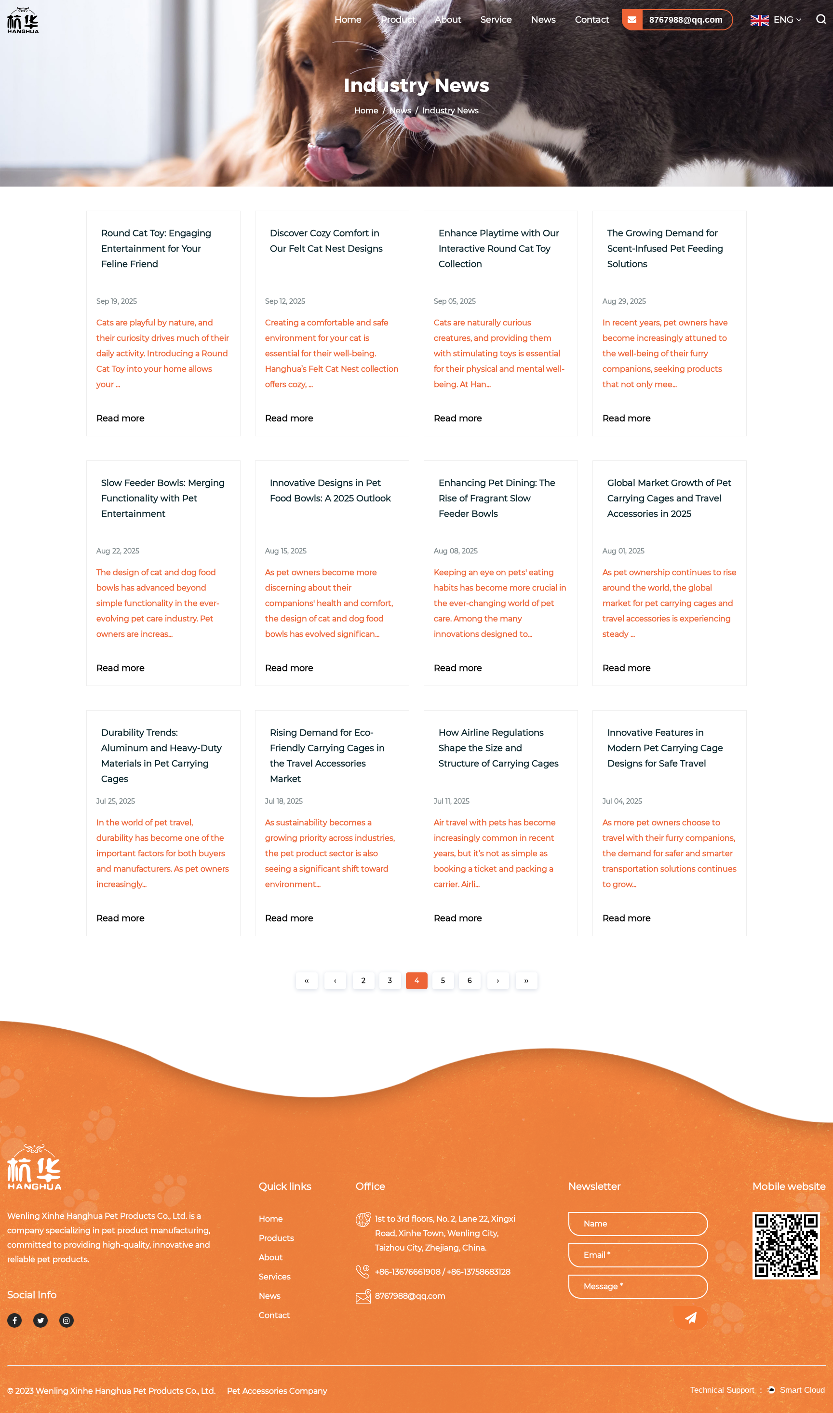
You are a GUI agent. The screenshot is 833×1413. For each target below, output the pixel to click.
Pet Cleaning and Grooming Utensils (410, 36)
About (448, 19)
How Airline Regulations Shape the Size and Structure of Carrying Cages (499, 748)
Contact (592, 19)
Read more (120, 418)
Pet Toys (397, 37)
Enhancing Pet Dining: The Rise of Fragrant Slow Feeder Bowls (497, 498)
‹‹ (307, 980)
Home (348, 19)
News (543, 19)
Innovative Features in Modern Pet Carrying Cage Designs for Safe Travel (665, 748)
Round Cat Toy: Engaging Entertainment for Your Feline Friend (156, 248)
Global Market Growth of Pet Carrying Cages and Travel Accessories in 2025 (669, 498)
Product (398, 19)
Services (280, 1276)
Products (282, 1238)
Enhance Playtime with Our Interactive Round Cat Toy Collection (499, 248)
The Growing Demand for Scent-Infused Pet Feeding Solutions (665, 248)
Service (496, 19)
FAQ (490, 37)
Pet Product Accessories (412, 32)
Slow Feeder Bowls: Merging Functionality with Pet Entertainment (163, 498)
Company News (559, 37)
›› (526, 980)
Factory (450, 37)
